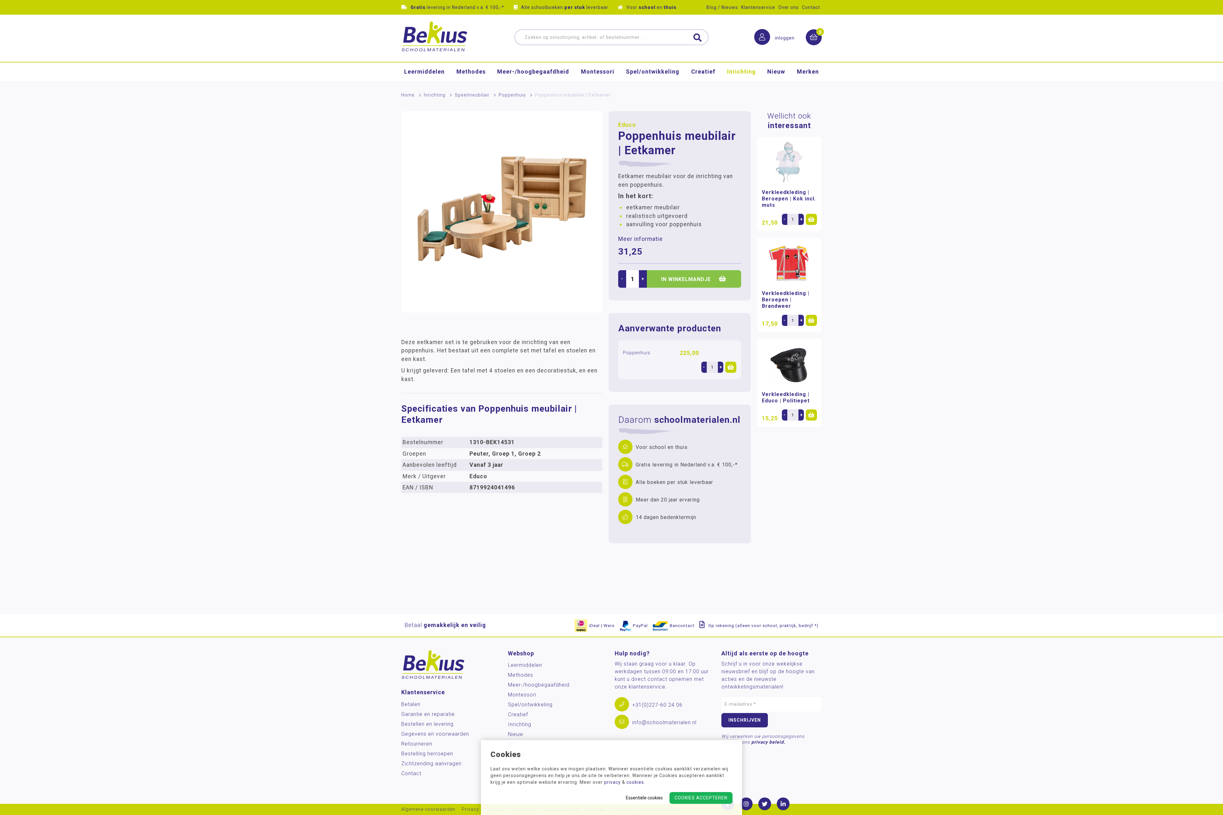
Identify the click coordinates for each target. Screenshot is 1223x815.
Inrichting (741, 71)
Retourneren (416, 744)
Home (408, 94)
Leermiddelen (424, 71)
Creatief (703, 71)
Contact (811, 7)
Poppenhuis (512, 94)
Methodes (471, 71)
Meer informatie (640, 239)
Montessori (597, 71)
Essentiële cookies (644, 797)
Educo (627, 125)
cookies (635, 782)
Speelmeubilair (472, 94)
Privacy (470, 809)
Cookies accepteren (701, 797)
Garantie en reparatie (428, 714)
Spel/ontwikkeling (652, 71)
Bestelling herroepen (427, 754)
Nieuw (776, 71)
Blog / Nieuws (722, 7)
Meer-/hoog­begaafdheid (533, 71)
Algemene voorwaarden (428, 809)
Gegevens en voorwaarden (435, 734)
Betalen (410, 704)
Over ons (788, 7)
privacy (612, 782)
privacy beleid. (768, 742)
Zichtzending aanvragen (431, 764)
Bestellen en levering (427, 724)
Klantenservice (758, 7)
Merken (808, 71)
